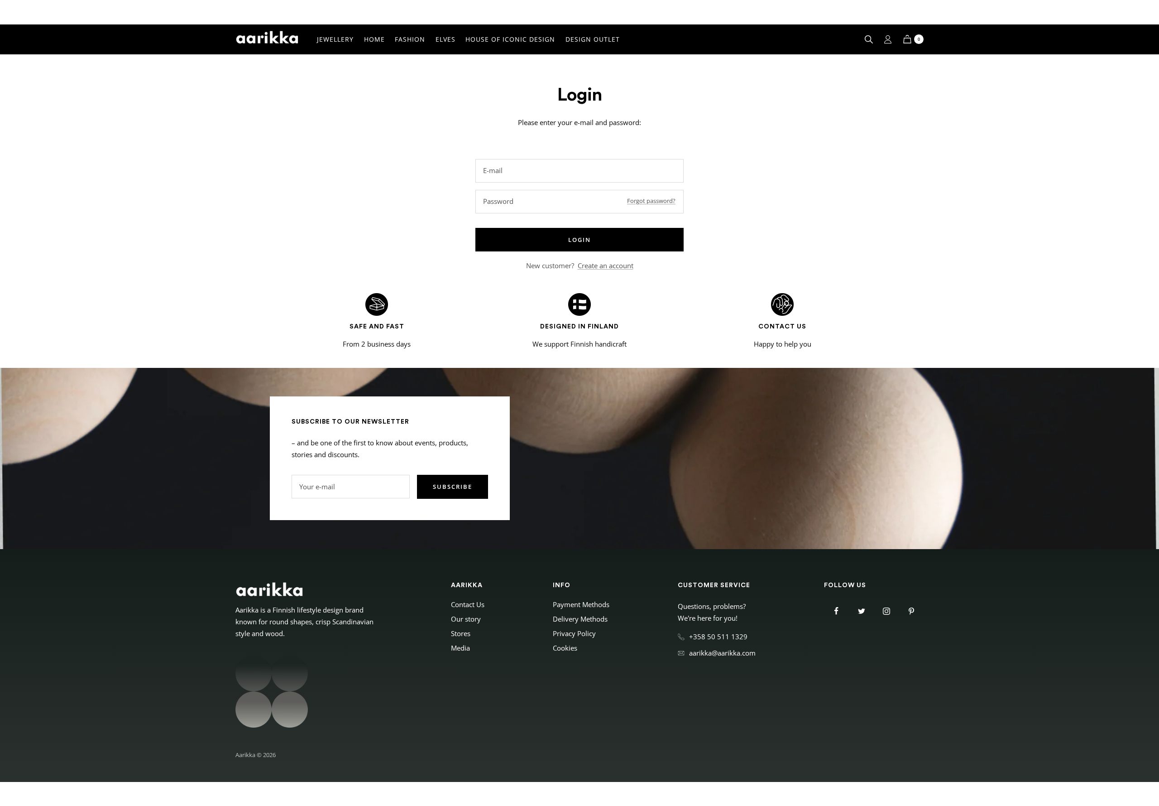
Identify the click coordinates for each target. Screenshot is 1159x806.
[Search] (869, 39)
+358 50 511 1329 (718, 636)
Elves (445, 39)
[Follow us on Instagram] (886, 610)
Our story (466, 618)
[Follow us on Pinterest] (911, 610)
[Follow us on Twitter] (861, 610)
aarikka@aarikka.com (722, 652)
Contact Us (467, 604)
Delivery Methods (580, 618)
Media (460, 647)
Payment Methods (581, 604)
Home (374, 39)
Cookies (565, 647)
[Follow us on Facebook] (836, 610)
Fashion (410, 39)
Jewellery (335, 39)
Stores (460, 633)
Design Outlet (592, 39)
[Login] (888, 39)
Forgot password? (651, 201)
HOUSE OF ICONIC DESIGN (510, 39)
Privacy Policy (574, 633)
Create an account (605, 265)
